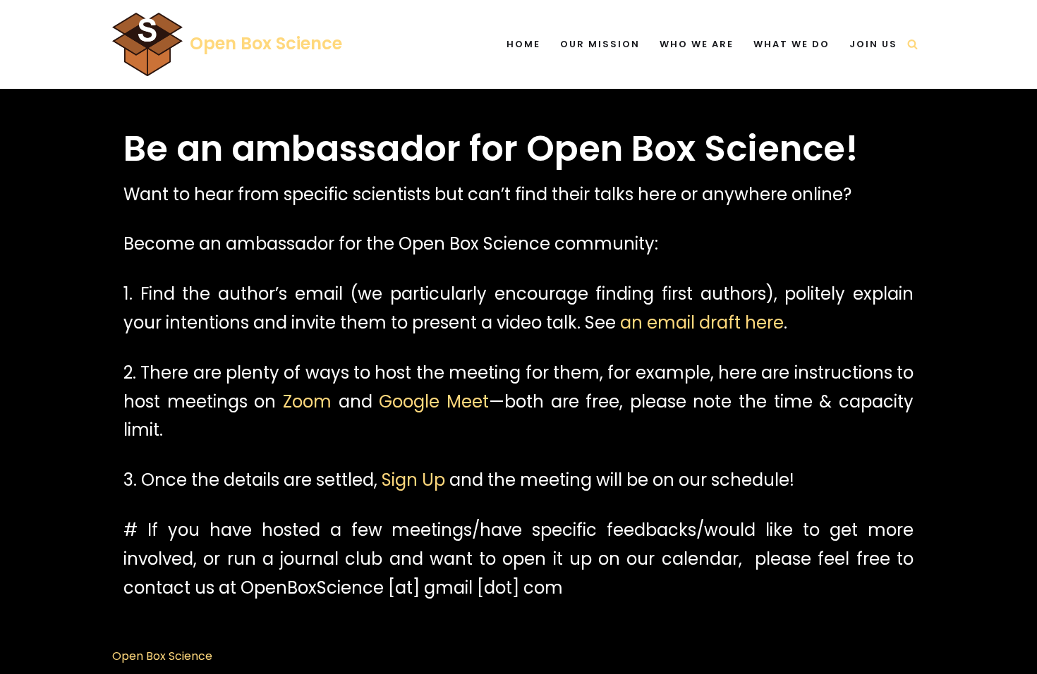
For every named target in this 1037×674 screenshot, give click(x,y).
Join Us (873, 44)
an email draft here (702, 322)
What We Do (791, 44)
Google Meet (434, 401)
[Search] (912, 44)
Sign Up (413, 479)
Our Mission (600, 44)
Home (523, 44)
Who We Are (697, 44)
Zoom (307, 401)
